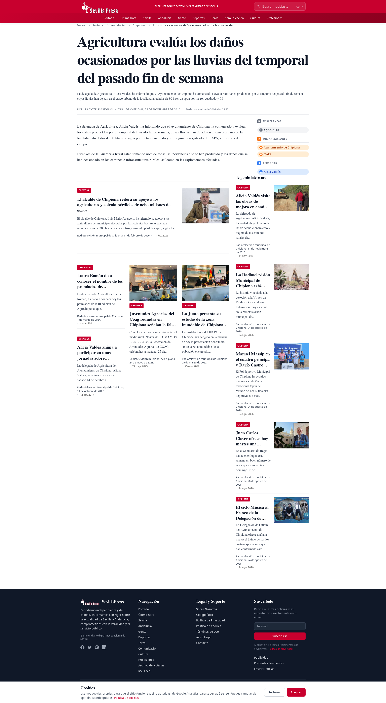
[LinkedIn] (104, 647)
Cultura (255, 18)
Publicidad (261, 657)
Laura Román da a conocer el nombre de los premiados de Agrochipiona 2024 (100, 283)
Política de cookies (126, 698)
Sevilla (147, 18)
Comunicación (234, 18)
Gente (182, 18)
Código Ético (204, 615)
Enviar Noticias (264, 669)
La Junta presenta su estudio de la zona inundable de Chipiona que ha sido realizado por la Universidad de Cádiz (205, 324)
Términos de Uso (207, 631)
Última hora (129, 18)
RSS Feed (144, 671)
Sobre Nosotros (206, 609)
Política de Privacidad (210, 620)
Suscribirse (279, 636)
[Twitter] (90, 647)
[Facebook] (82, 647)
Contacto (202, 643)
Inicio (81, 25)
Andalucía (164, 18)
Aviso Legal (203, 637)
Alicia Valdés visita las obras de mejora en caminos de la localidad (253, 204)
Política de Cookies (208, 626)
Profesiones (274, 18)
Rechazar (274, 692)
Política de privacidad (281, 649)
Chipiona (139, 25)
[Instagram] (97, 647)
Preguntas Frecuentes (269, 663)
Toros (214, 18)
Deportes (198, 18)
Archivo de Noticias (151, 665)
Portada (109, 18)
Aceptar (296, 692)
